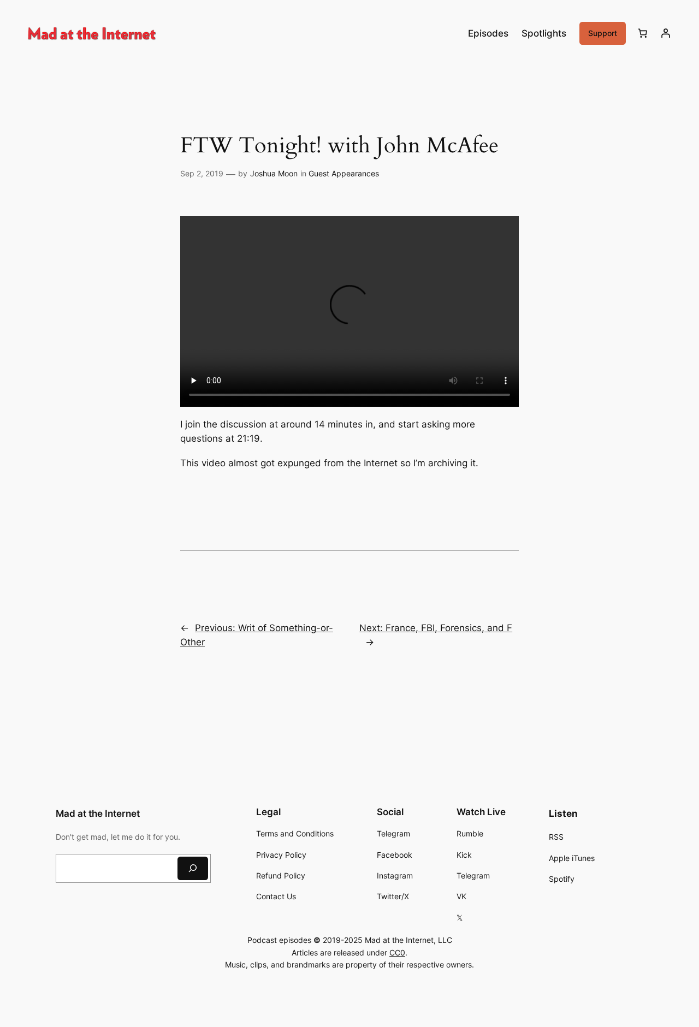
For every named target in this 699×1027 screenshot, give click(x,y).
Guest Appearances (344, 173)
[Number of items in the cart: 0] (642, 33)
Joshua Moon (274, 173)
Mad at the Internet (98, 813)
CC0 (397, 952)
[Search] (192, 868)
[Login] (665, 33)
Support (602, 33)
